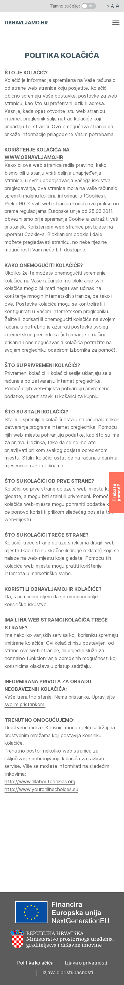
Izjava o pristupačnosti (67, 972)
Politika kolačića (35, 963)
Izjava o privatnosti (86, 963)
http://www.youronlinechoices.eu (41, 789)
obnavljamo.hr (26, 23)
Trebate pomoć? (116, 493)
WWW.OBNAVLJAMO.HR (34, 157)
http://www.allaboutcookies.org (40, 781)
